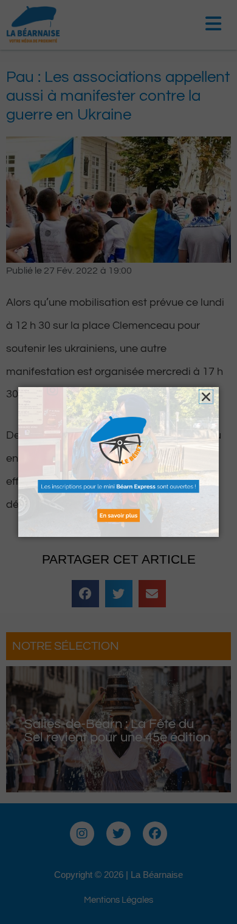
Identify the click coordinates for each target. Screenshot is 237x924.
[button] (206, 397)
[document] (118, 462)
